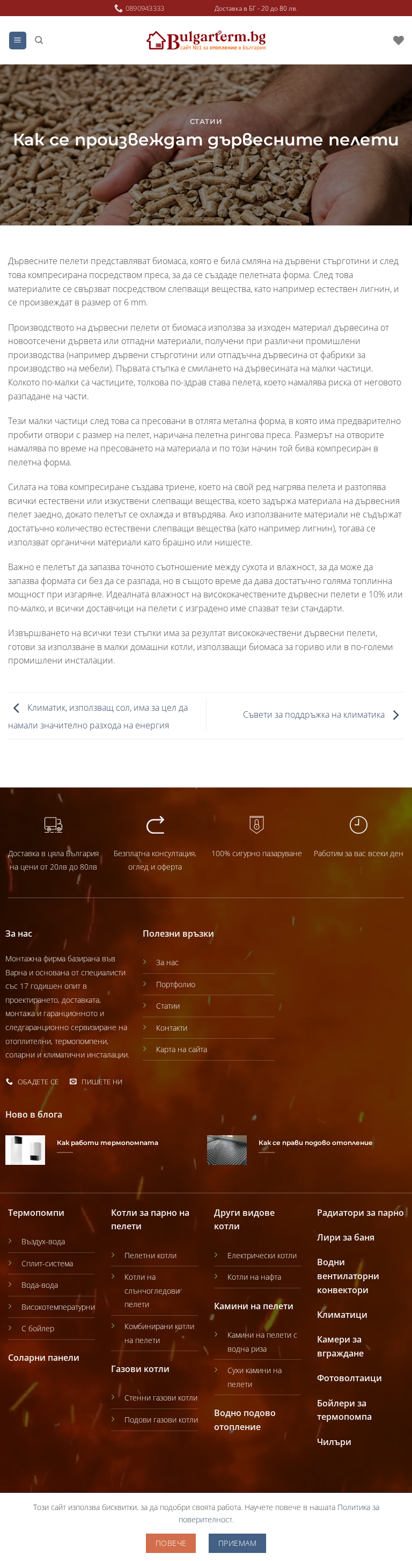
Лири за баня (345, 1237)
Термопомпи (36, 1213)
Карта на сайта (181, 1049)
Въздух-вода (43, 1241)
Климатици (342, 1315)
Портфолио (175, 984)
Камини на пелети (253, 1306)
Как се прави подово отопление (316, 1143)
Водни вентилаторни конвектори (348, 1275)
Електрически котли (262, 1255)
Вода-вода (39, 1285)
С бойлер (37, 1328)
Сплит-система (47, 1263)
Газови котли (140, 1369)
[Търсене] (39, 40)
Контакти (171, 1028)
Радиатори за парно (360, 1213)
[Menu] (18, 40)
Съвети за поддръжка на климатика (315, 714)
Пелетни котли (150, 1255)
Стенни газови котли (160, 1397)
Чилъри (334, 1442)
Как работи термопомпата (107, 1143)
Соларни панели (43, 1357)
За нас (167, 962)
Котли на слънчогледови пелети (152, 1290)
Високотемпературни (58, 1307)
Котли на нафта (254, 1277)
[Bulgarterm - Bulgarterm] (206, 40)
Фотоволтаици (349, 1378)
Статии (206, 122)
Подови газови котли (161, 1419)
